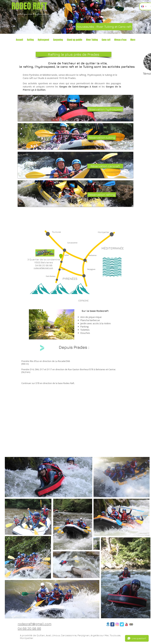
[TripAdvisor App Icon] (131, 624)
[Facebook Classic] (112, 624)
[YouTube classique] (126, 624)
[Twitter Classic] (122, 624)
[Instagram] (117, 624)
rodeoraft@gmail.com (43, 268)
